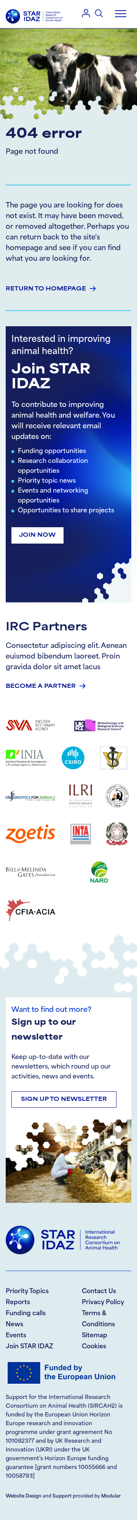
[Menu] (120, 14)
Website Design (23, 1496)
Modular (111, 1496)
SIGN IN (86, 13)
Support (62, 1496)
